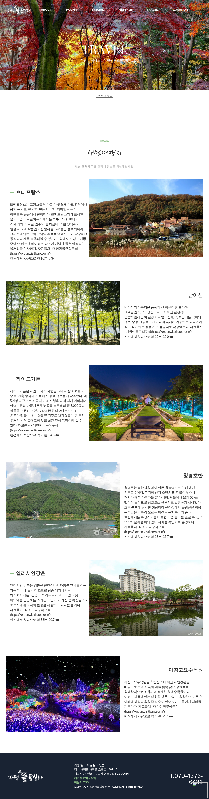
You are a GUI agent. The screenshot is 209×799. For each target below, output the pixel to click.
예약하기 (190, 19)
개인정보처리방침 (85, 778)
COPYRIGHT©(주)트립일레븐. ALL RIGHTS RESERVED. (108, 786)
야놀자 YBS (81, 782)
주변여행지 (105, 96)
